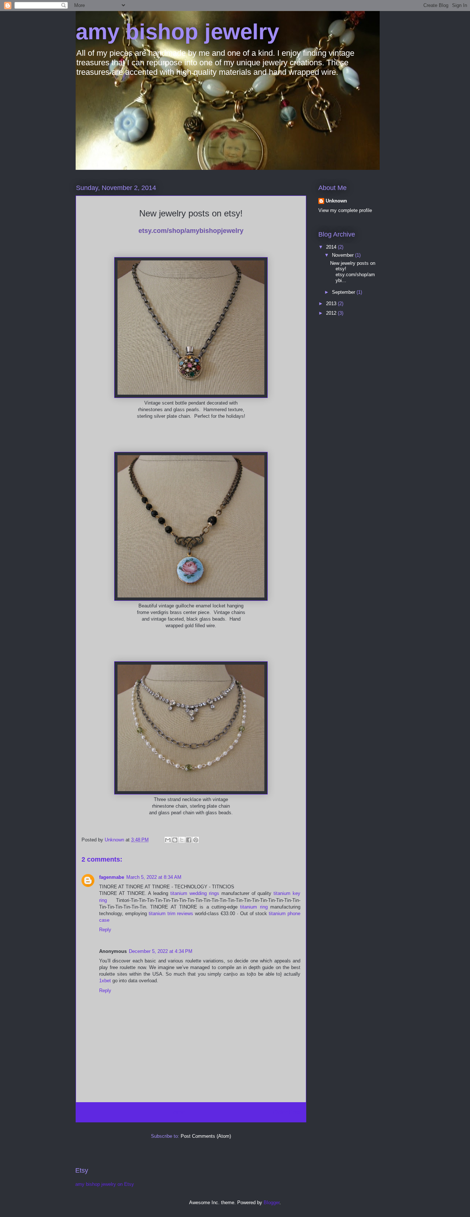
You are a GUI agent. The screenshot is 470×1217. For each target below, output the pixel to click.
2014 (332, 247)
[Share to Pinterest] (195, 840)
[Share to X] (181, 840)
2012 (332, 313)
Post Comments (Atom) (206, 1136)
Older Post (286, 1112)
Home (177, 1112)
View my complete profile (345, 210)
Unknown (336, 201)
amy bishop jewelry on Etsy (104, 1184)
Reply (105, 929)
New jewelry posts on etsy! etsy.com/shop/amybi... (352, 271)
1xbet (105, 980)
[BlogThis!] (174, 840)
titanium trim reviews (171, 913)
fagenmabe (111, 877)
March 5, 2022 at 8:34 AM (153, 877)
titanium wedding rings (194, 893)
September (344, 292)
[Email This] (167, 840)
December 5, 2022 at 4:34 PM (160, 951)
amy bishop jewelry (177, 31)
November (343, 255)
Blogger (271, 1202)
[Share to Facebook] (188, 840)
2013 (332, 303)
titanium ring (253, 907)
